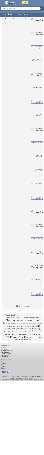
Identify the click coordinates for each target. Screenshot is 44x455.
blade (25, 328)
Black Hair (32, 332)
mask (34, 321)
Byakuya (29, 328)
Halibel (17, 317)
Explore (10, 14)
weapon (23, 330)
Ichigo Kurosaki (25, 326)
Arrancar (9, 334)
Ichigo (40, 323)
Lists (19, 14)
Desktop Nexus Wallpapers (10, 3)
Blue (20, 317)
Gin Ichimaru (31, 317)
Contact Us (4, 356)
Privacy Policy (6, 376)
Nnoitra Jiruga (29, 330)
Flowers (3, 362)
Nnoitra (10, 332)
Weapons (25, 334)
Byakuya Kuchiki (15, 328)
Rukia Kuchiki (14, 323)
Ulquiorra (37, 337)
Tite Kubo (34, 323)
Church (3, 365)
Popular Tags (5, 352)
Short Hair (25, 317)
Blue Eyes (10, 317)
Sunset (3, 368)
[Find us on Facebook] (5, 372)
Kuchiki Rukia (21, 332)
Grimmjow (12, 320)
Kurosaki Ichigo (34, 334)
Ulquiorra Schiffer (26, 321)
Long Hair (25, 323)
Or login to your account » (21, 4)
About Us (4, 349)
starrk (30, 323)
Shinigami (16, 337)
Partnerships (24, 376)
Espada (7, 337)
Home (4, 14)
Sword (31, 337)
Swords (14, 332)
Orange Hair (8, 326)
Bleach (36, 325)
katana (18, 330)
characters (38, 332)
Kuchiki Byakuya (23, 339)
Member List (5, 355)
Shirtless (7, 328)
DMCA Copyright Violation (34, 376)
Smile (37, 317)
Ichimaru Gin (18, 334)
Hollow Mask (16, 326)
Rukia (20, 323)
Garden (3, 363)
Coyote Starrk (36, 328)
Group (27, 332)
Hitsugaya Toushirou (10, 330)
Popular (25, 14)
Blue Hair (24, 337)
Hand (29, 339)
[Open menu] (2, 3)
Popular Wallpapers (7, 350)
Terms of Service (15, 376)
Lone (21, 328)
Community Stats (6, 353)
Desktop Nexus (19, 378)
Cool (35, 330)
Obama (3, 366)
